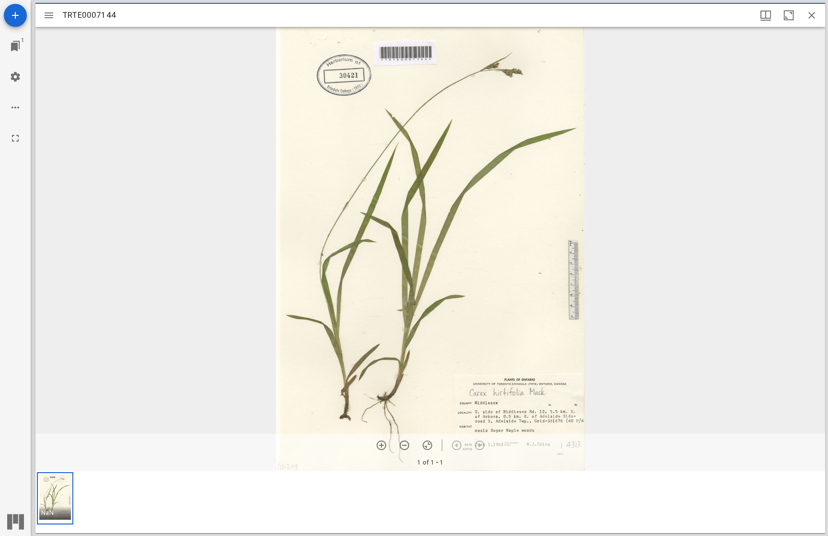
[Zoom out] (404, 445)
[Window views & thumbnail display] (765, 15)
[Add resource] (15, 15)
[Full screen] (15, 138)
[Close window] (811, 15)
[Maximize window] (788, 15)
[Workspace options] (15, 107)
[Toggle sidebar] (48, 15)
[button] (55, 498)
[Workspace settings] (15, 76)
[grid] (430, 502)
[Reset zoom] (427, 445)
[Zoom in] (381, 445)
